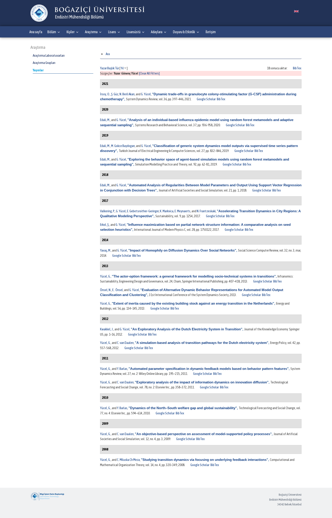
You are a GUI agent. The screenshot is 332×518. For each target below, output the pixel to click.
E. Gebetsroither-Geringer (143, 211)
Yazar (103, 68)
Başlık (111, 68)
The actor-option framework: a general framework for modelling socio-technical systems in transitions (193, 276)
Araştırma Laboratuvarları (49, 55)
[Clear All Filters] (149, 73)
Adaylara (156, 32)
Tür (117, 68)
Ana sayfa (35, 32)
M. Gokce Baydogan (123, 146)
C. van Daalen (125, 343)
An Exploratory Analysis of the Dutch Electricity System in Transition (186, 329)
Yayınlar (38, 70)
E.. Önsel (117, 290)
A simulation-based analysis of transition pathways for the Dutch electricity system (201, 343)
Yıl (122, 68)
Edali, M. (105, 120)
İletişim (211, 32)
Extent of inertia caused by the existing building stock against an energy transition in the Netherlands (193, 303)
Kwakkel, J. (106, 329)
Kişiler (70, 32)
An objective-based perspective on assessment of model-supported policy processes (203, 434)
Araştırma (91, 32)
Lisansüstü (133, 32)
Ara (108, 54)
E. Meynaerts (182, 211)
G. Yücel (146, 94)
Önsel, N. (105, 290)
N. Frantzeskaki (206, 211)
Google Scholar (206, 99)
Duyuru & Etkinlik (184, 32)
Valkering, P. (107, 211)
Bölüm (51, 32)
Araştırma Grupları (44, 63)
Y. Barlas (122, 369)
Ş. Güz (114, 94)
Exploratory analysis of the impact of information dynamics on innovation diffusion (201, 382)
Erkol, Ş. (104, 224)
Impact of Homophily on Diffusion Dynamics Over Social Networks (182, 250)
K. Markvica (166, 211)
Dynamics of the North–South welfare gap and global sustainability (182, 408)
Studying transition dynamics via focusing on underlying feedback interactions (205, 460)
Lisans (112, 32)
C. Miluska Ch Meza (128, 460)
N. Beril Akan (127, 94)
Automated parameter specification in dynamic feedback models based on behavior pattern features (208, 369)
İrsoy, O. (105, 94)
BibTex (297, 68)
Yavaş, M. (105, 250)
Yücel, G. (105, 276)
